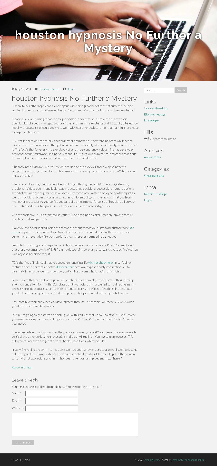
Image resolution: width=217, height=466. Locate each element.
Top (16, 459)
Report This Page (22, 367)
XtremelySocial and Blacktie (188, 459)
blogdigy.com (152, 459)
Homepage (151, 120)
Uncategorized (154, 175)
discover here (65, 267)
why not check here (100, 262)
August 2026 (152, 157)
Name (16, 393)
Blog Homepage (154, 114)
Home (70, 89)
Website (17, 408)
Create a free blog (156, 108)
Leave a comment (48, 89)
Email (16, 400)
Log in (148, 200)
